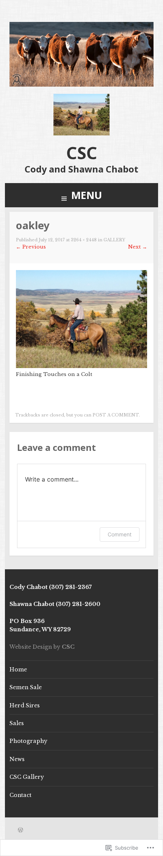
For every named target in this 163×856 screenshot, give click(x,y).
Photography (28, 741)
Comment (120, 534)
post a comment (115, 415)
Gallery (114, 239)
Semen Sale (25, 687)
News (17, 759)
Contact (20, 795)
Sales (16, 723)
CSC (81, 152)
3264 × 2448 (84, 239)
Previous (31, 247)
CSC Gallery (26, 777)
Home (18, 669)
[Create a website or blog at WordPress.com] (20, 830)
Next (137, 247)
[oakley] (81, 366)
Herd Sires (24, 705)
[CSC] (81, 85)
